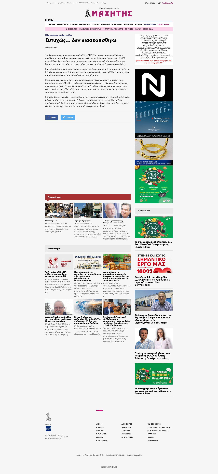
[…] (95, 237)
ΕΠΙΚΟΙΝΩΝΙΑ (148, 29)
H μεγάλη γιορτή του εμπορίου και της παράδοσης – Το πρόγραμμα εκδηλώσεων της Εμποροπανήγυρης (87, 276)
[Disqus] (88, 158)
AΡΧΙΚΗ (52, 24)
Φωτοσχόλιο (51, 220)
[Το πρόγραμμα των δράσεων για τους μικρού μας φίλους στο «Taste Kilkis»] (154, 374)
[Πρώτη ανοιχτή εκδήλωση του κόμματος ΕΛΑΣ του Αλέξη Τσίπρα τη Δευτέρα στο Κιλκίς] (154, 338)
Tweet (70, 117)
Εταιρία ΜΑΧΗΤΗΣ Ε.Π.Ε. (81, 3)
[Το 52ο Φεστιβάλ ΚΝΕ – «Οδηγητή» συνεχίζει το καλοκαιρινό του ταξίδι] (59, 262)
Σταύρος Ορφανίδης (98, 3)
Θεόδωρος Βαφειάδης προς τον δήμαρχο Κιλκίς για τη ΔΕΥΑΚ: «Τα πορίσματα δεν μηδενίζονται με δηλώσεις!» (153, 318)
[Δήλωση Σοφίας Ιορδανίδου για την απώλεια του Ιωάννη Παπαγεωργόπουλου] (59, 307)
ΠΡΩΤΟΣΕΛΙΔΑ (163, 24)
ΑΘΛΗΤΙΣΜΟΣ (62, 24)
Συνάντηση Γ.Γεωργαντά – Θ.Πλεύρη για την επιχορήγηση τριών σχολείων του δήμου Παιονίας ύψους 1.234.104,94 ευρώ (116, 321)
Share (53, 117)
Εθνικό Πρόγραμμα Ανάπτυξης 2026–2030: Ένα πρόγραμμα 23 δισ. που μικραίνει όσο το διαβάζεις (87, 320)
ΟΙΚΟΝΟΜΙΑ (84, 24)
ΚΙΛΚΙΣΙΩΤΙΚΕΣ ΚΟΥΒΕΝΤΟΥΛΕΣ (90, 29)
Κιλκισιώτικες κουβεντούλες (58, 34)
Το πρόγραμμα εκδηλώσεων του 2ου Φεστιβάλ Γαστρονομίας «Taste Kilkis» (153, 244)
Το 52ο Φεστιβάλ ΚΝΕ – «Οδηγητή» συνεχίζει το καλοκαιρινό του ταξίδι (56, 274)
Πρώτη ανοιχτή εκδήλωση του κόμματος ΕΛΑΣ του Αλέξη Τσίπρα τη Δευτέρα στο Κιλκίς (152, 355)
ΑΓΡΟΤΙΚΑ (95, 24)
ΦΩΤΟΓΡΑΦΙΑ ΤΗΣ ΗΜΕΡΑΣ (113, 29)
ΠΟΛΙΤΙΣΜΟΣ (117, 24)
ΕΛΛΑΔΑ (138, 29)
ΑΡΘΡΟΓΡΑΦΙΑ (150, 24)
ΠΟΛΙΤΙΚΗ (74, 24)
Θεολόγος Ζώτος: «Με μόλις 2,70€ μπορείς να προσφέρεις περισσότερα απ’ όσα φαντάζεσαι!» (152, 280)
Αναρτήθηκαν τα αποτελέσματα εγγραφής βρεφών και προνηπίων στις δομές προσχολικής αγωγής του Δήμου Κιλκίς (116, 276)
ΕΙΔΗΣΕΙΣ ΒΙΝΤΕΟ (71, 29)
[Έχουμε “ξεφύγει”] (88, 210)
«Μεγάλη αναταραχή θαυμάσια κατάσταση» (113, 221)
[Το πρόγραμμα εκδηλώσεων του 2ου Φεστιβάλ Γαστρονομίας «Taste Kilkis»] (154, 227)
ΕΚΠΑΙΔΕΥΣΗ (128, 24)
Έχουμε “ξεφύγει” (82, 220)
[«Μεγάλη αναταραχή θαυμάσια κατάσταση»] (117, 210)
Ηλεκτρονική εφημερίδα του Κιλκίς (58, 3)
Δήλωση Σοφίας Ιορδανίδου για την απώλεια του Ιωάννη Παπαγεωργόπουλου (58, 319)
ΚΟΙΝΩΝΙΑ (105, 24)
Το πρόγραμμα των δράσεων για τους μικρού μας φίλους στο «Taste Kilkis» (153, 391)
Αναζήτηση (166, 3)
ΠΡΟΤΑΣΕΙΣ (129, 29)
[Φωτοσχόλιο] (59, 210)
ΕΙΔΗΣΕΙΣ (138, 24)
